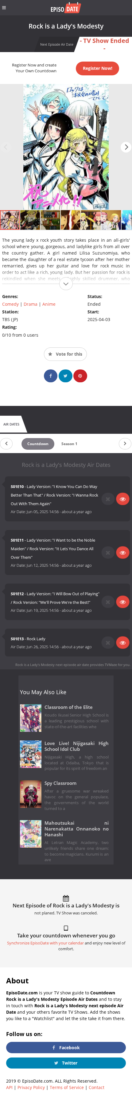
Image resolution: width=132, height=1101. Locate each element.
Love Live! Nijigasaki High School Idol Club (77, 746)
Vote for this (68, 354)
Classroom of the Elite (69, 707)
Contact (96, 1087)
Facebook (69, 1047)
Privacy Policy (31, 1087)
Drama (30, 304)
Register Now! (97, 68)
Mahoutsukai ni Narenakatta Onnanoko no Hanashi (77, 829)
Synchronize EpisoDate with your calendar (45, 943)
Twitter (69, 1063)
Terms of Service (67, 1087)
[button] (126, 147)
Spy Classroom (60, 783)
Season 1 (69, 443)
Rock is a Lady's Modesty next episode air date (52, 664)
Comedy (10, 304)
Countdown (38, 443)
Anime (49, 304)
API (9, 1087)
